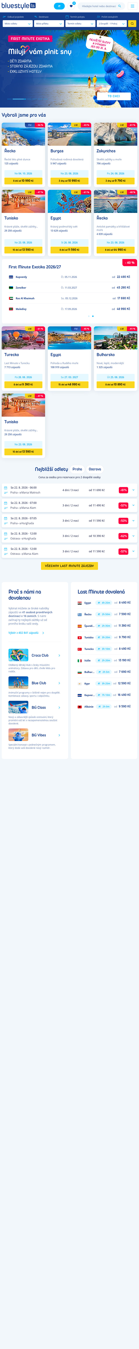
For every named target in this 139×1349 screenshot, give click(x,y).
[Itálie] (104, 660)
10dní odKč (23, 250)
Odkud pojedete (15, 16)
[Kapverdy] (104, 695)
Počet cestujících (110, 16)
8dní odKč (23, 181)
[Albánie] (104, 706)
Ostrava (95, 469)
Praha (77, 469)
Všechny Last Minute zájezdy (69, 566)
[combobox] (101, 6)
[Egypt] (69, 201)
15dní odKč (69, 384)
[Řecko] (23, 134)
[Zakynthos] (115, 134)
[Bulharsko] (115, 337)
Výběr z (23, 633)
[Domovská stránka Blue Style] (19, 6)
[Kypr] (104, 683)
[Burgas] (69, 134)
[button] (69, 69)
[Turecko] (23, 337)
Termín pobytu (77, 16)
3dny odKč (69, 181)
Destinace (43, 16)
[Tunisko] (23, 201)
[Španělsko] (104, 626)
